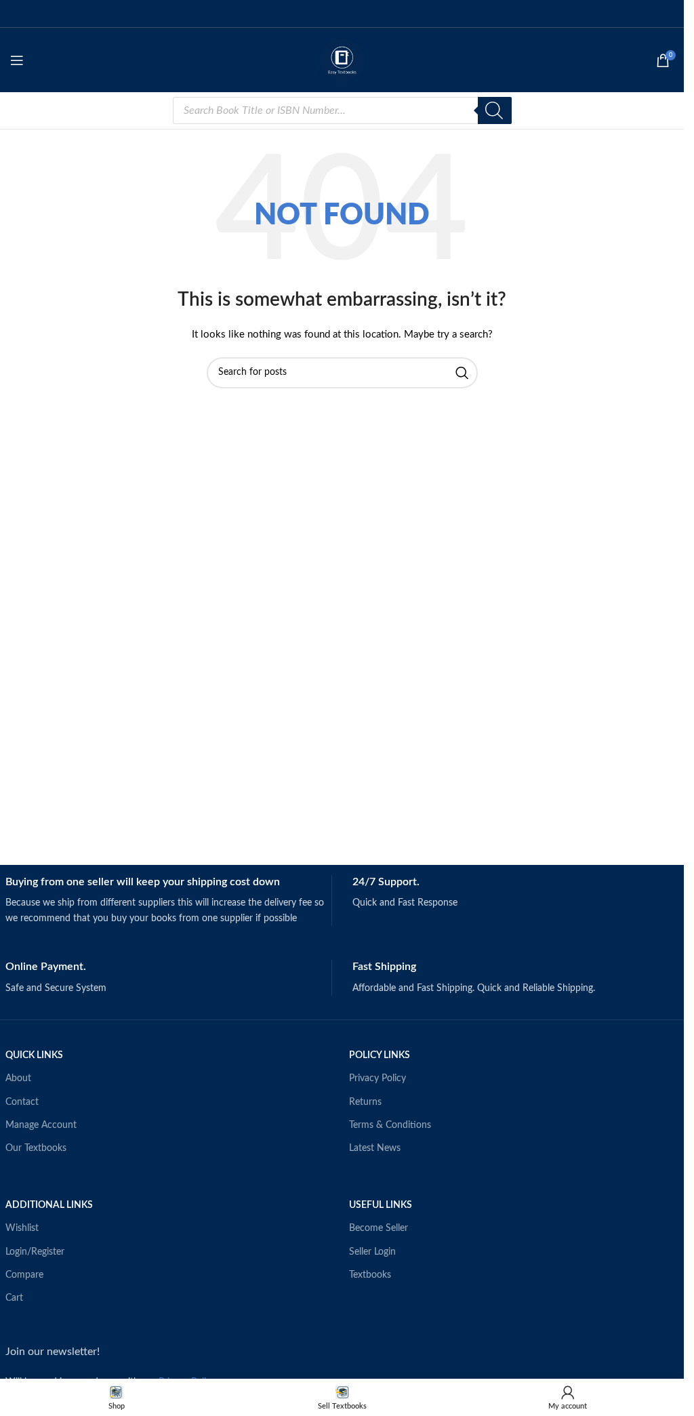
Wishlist (22, 1228)
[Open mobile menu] (16, 60)
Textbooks (370, 1275)
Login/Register (34, 1252)
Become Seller (378, 1228)
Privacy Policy (377, 1078)
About (18, 1078)
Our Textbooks (35, 1148)
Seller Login (372, 1252)
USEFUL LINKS (380, 1205)
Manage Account (41, 1125)
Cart (14, 1298)
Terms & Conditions (390, 1125)
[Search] (495, 110)
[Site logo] (342, 59)
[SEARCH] (462, 372)
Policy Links (379, 1055)
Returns (365, 1102)
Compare (24, 1275)
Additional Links (49, 1205)
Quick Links (34, 1055)
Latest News (375, 1148)
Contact (22, 1102)
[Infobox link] (168, 901)
